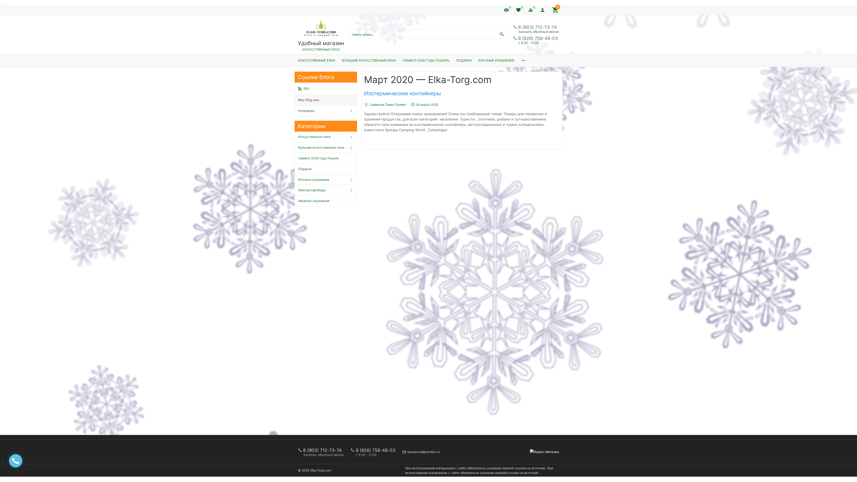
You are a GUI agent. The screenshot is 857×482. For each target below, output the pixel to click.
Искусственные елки (316, 60)
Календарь (306, 110)
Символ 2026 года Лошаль (426, 60)
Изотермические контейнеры (402, 93)
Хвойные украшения (313, 201)
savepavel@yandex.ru (423, 452)
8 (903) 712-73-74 (537, 27)
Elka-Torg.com (308, 100)
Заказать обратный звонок (538, 31)
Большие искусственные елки (369, 60)
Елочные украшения (496, 60)
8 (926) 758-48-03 (538, 38)
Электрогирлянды (312, 190)
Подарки (464, 60)
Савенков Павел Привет (387, 104)
